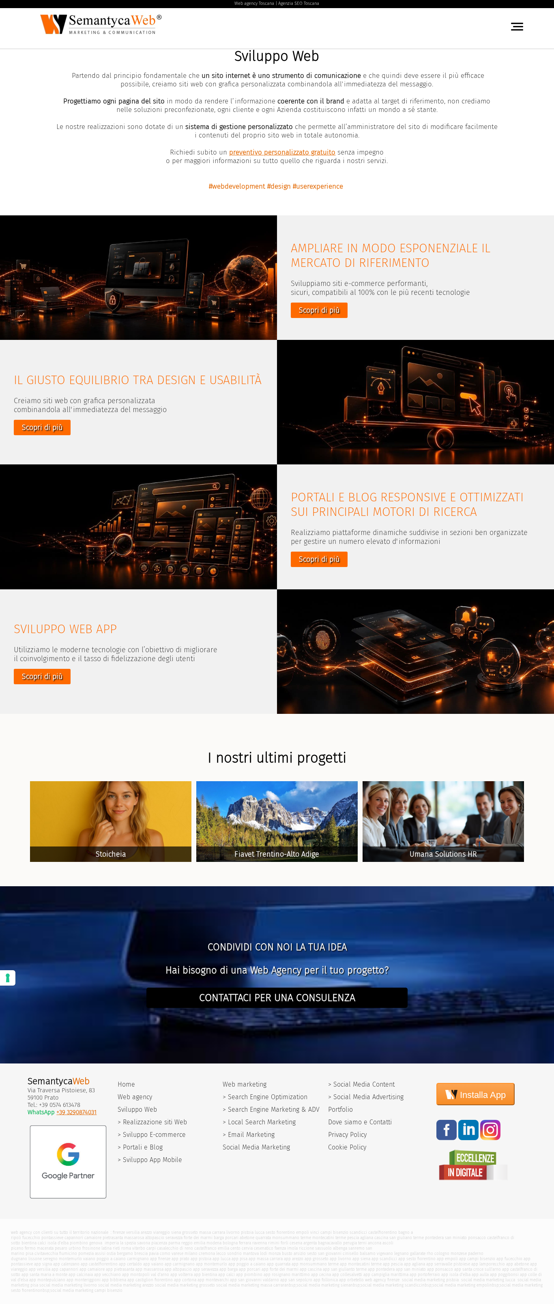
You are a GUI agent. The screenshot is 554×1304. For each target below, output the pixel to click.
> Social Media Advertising (366, 1097)
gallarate (417, 1253)
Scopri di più (319, 310)
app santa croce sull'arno (477, 1269)
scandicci (358, 1232)
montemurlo (70, 1258)
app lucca (221, 1258)
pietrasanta (113, 1237)
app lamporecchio (488, 1264)
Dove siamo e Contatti (360, 1122)
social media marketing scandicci (391, 1285)
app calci (226, 1274)
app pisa (239, 1258)
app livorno (340, 1258)
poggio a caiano (111, 1258)
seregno (50, 1258)
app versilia (39, 1269)
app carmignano (180, 1264)
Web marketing (244, 1084)
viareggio (161, 1232)
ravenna (259, 1243)
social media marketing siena (323, 1285)
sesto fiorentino (280, 1232)
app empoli (447, 1258)
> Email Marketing (249, 1135)
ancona (374, 1243)
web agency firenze (382, 1280)
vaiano (89, 1258)
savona (143, 1243)
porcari (231, 1237)
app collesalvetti (347, 1274)
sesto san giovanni (324, 1253)
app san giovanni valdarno (254, 1280)
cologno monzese (450, 1253)
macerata (45, 1248)
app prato (180, 1258)
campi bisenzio (334, 1232)
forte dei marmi (198, 1237)
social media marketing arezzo (126, 1285)
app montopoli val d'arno (145, 1274)
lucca (259, 1232)
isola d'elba (58, 1243)
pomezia (86, 1253)
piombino (79, 1243)
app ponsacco (440, 1269)
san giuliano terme (406, 1237)
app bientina (205, 1274)
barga (219, 1237)
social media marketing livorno (68, 1285)
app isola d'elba (455, 1274)
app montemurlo (211, 1264)
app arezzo (293, 1258)
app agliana (414, 1264)
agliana (366, 1237)
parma (174, 1243)
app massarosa (149, 1269)
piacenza (159, 1243)
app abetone (517, 1264)
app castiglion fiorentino (150, 1280)
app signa (43, 1264)
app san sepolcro (296, 1280)
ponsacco (477, 1237)
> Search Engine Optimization (265, 1097)
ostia (111, 1253)
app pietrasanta (120, 1269)
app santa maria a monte (44, 1274)
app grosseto (317, 1258)
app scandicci (384, 1258)
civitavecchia (46, 1253)
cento (235, 1248)
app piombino (249, 1274)
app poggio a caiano (247, 1264)
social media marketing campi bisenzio (86, 1290)
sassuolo (323, 1248)
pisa (29, 1253)
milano (191, 1253)
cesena (296, 1243)
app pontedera (381, 1269)
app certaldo (130, 1264)
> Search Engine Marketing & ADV (271, 1109)
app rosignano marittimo (287, 1274)
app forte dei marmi (280, 1269)
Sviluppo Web (137, 1109)
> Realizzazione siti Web (152, 1122)
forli (284, 1243)
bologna (230, 1243)
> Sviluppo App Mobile (150, 1160)
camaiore (92, 1237)
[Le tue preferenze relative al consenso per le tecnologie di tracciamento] (7, 978)
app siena (361, 1258)
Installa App (481, 1095)
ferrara (245, 1243)
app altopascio (178, 1269)
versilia (133, 1232)
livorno (233, 1232)
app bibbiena (114, 1280)
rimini (273, 1243)
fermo (30, 1248)
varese (177, 1253)
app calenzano (66, 1264)
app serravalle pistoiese (448, 1264)
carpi (151, 1248)
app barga (228, 1269)
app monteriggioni (84, 1280)
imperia (112, 1243)
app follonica (326, 1280)
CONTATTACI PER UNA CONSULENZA (277, 998)
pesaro (61, 1248)
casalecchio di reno (175, 1248)
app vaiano (153, 1264)
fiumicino (68, 1253)
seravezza (174, 1237)
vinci (314, 1232)
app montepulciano (47, 1280)
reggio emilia (193, 1243)
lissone (35, 1258)
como (165, 1253)
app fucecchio (509, 1258)
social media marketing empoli (461, 1285)
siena (176, 1232)
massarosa (134, 1237)
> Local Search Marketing (259, 1122)
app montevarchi (213, 1280)
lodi (263, 1253)
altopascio (154, 1237)
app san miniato (411, 1269)
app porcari (249, 1269)
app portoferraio (425, 1274)
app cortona (185, 1280)
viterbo (138, 1248)
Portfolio (340, 1109)
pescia (353, 1237)
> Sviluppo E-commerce (152, 1135)
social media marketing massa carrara (251, 1285)
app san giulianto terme (345, 1269)
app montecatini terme (361, 1264)
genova (95, 1243)
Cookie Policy (347, 1147)
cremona (207, 1253)
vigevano (385, 1253)
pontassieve (52, 1237)
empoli (302, 1232)
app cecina (321, 1274)
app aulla (480, 1274)
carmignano (138, 1258)
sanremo (356, 1248)
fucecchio (31, 1237)
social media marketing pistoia (430, 1280)
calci (42, 1243)
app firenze (160, 1258)
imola (292, 1248)
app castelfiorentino (99, 1264)
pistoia (247, 1232)
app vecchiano (107, 1274)
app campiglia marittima (385, 1274)
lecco (221, 1253)
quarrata (263, 1237)
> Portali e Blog (140, 1147)
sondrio (234, 1253)
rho (430, 1253)
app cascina (311, 1269)
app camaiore (92, 1269)
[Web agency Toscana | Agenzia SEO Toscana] (102, 36)
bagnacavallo (330, 1243)
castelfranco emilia (211, 1248)
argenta (310, 1243)
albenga (340, 1248)
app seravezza (205, 1269)
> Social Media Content (361, 1084)
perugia (350, 1243)
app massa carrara (266, 1258)
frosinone (91, 1248)
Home (126, 1084)
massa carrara (212, 1232)
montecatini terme (329, 1237)
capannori (73, 1237)
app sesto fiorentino (417, 1258)
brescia (141, 1253)
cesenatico (263, 1248)
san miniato (456, 1237)
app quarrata (278, 1264)
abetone (247, 1237)
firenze (119, 1232)
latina (106, 1248)
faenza (280, 1248)
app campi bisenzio (477, 1258)
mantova (251, 1253)
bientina (29, 1243)
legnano (401, 1253)
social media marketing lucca (487, 1280)
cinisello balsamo (359, 1253)
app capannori (65, 1269)
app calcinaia (81, 1274)
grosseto (190, 1232)
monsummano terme (291, 1237)
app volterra (181, 1274)
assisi (100, 1253)
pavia (154, 1253)
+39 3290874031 (76, 1112)
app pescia (393, 1264)
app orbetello (351, 1280)
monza (274, 1253)
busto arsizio (294, 1253)
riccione (306, 1248)
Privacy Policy (347, 1135)
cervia (247, 1248)
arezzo (146, 1232)
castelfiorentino (382, 1232)
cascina (381, 1237)
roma (126, 1248)
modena (213, 1243)
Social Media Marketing (256, 1147)
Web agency (135, 1097)
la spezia (128, 1243)
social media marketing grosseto (185, 1285)
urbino (75, 1248)
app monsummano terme (315, 1264)
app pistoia (201, 1258)
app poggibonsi (504, 1274)
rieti (116, 1248)
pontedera (434, 1237)
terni (362, 1243)
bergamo (125, 1253)
